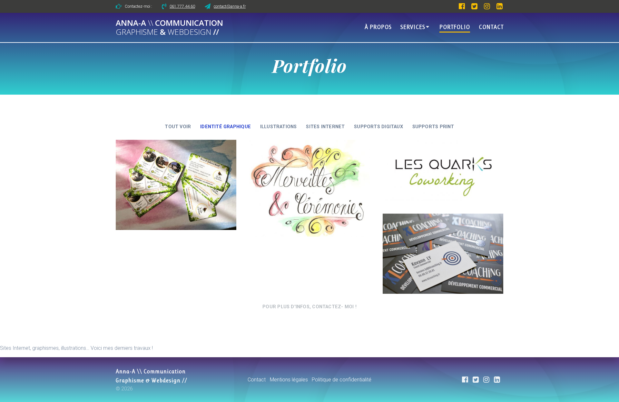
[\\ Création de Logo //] (309, 188)
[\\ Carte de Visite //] (176, 185)
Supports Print (433, 126)
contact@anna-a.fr (230, 6)
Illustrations (278, 126)
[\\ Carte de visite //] (443, 254)
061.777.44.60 (182, 6)
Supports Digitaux (378, 126)
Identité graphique (225, 126)
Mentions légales (289, 380)
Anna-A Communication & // (169, 27)
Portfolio (454, 27)
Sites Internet (325, 126)
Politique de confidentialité (341, 380)
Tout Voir (178, 126)
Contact (491, 27)
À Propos (378, 27)
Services (412, 27)
